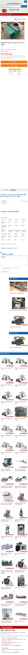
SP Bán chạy (14, 278)
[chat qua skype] (19, 72)
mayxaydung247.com (5, 633)
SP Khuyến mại (15, 333)
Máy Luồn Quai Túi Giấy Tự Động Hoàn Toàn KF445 (7, 503)
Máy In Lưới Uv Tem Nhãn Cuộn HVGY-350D (6, 604)
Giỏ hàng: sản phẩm (21, 19)
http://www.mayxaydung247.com (11, 642)
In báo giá (14, 65)
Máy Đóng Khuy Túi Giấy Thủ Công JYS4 (20, 503)
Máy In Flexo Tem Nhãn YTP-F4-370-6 (6, 554)
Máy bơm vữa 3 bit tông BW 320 (17, 293)
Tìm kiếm (24, 6)
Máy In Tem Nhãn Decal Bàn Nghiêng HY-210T (6, 588)
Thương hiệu (4, 201)
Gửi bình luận (5, 271)
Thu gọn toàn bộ (25, 201)
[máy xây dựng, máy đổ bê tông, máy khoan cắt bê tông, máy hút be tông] (14, 3)
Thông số (6, 190)
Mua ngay (14, 62)
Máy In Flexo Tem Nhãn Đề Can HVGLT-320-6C (21, 604)
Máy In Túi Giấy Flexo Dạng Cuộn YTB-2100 (6, 470)
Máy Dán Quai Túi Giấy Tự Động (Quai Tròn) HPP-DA (21, 486)
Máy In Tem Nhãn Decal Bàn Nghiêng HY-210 (20, 571)
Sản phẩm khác (6, 353)
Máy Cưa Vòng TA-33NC (15, 327)
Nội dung (3, 257)
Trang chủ (3, 16)
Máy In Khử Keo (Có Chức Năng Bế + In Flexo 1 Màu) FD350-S (7, 572)
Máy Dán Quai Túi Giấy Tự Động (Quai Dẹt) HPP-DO (7, 486)
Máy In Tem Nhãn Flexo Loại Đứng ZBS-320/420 (6, 621)
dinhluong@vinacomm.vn (7, 643)
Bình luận (13, 190)
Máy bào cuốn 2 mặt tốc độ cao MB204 (18, 310)
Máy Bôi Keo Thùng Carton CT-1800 (8, 244)
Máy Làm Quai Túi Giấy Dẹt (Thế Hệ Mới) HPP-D (20, 470)
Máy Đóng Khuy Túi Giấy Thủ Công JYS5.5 (6, 520)
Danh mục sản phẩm (7, 14)
